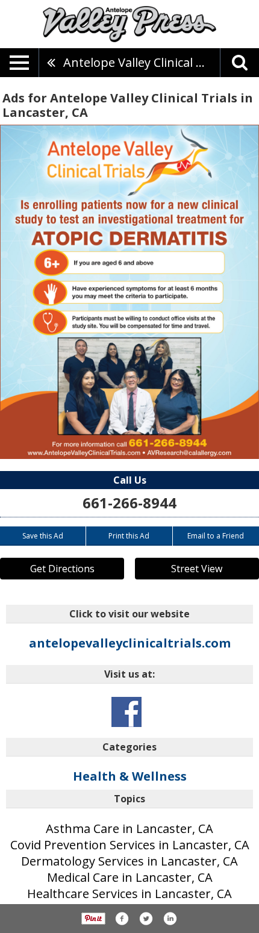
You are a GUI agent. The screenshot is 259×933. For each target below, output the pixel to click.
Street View (196, 568)
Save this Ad (42, 536)
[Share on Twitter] (146, 918)
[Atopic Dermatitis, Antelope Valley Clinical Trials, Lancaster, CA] (129, 292)
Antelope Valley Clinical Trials (141, 62)
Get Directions (62, 568)
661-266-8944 (129, 503)
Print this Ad (128, 536)
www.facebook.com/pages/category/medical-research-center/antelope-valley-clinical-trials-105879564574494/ (126, 712)
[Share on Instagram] (170, 918)
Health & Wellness (130, 776)
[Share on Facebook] (122, 918)
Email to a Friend (215, 536)
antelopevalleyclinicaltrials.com (130, 643)
